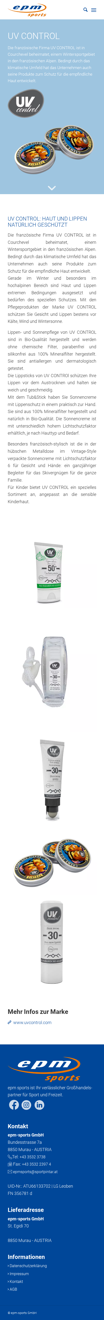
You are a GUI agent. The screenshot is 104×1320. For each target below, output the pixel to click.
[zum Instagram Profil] (26, 1109)
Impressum (19, 1274)
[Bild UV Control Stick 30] (54, 673)
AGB (13, 1289)
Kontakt (16, 1281)
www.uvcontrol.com (32, 1022)
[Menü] (93, 10)
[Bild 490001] (54, 945)
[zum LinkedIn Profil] (39, 1109)
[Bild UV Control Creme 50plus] (54, 574)
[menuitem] (83, 9)
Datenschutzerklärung (28, 1266)
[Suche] (83, 9)
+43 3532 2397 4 (36, 1164)
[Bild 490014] (54, 782)
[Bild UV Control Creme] (54, 864)
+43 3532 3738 (32, 1157)
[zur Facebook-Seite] (14, 1109)
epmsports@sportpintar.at (35, 1171)
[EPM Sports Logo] (43, 9)
